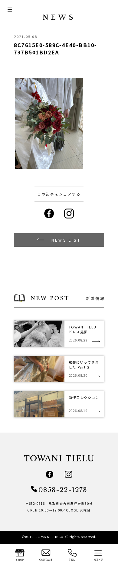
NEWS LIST (66, 240)
